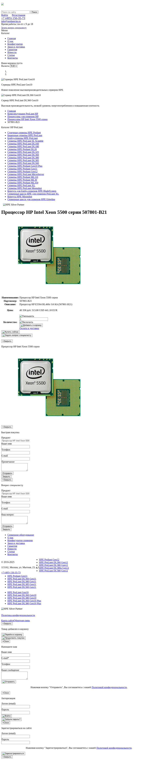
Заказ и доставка (16, 46)
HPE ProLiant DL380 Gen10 (21, 598)
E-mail (4, 455)
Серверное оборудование (20, 535)
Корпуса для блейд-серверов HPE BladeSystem (31, 191)
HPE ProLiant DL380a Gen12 (54, 568)
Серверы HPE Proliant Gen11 (22, 168)
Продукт (5, 437)
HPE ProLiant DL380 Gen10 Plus (24, 603)
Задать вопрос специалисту (14, 28)
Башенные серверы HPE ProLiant (24, 135)
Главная (11, 38)
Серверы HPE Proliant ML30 (22, 180)
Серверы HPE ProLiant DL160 (23, 143)
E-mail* (5, 658)
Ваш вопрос (7, 514)
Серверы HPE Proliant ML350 (22, 182)
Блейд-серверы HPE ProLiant (22, 138)
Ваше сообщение (10, 670)
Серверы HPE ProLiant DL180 (23, 146)
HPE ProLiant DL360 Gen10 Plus (24, 600)
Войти (4, 15)
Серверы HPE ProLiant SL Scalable (25, 141)
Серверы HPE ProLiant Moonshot (24, 188)
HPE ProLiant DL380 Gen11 (21, 581)
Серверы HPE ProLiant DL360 (23, 155)
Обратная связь (22, 620)
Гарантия (12, 49)
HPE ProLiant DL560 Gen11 (21, 587)
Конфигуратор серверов (20, 540)
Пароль (5, 709)
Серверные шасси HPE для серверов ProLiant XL (33, 193)
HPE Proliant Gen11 (17, 576)
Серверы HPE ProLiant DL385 (23, 160)
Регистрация (18, 15)
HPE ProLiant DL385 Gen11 (21, 584)
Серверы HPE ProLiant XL (21, 185)
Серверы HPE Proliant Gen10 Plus (24, 166)
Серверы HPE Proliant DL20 (22, 149)
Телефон (5, 449)
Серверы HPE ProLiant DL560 (23, 163)
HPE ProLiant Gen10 (18, 592)
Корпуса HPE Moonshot (19, 196)
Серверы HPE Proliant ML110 (22, 177)
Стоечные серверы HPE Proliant (24, 132)
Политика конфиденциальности (18, 615)
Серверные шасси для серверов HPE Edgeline (31, 199)
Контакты (12, 58)
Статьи (11, 55)
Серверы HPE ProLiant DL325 (23, 152)
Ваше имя (6, 443)
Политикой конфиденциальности (109, 687)
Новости (12, 52)
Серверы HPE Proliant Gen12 (22, 171)
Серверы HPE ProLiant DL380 (23, 157)
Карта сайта (7, 620)
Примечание (8, 461)
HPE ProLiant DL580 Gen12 (53, 570)
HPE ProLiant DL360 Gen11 (21, 578)
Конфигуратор (15, 44)
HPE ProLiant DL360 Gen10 (21, 595)
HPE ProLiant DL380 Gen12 (53, 565)
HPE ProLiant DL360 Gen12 (53, 562)
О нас (10, 41)
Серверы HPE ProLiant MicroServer (25, 174)
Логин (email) (8, 703)
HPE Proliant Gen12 (49, 559)
